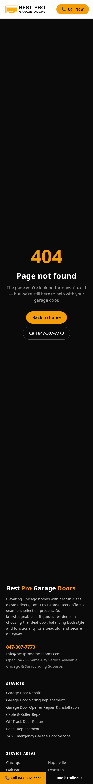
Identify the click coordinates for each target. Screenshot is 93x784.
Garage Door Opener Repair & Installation (42, 707)
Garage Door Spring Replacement (35, 700)
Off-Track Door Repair (24, 721)
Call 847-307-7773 (46, 333)
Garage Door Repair (23, 692)
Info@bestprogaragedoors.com (33, 653)
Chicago (13, 762)
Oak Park (13, 769)
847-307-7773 (20, 647)
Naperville (57, 762)
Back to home (46, 317)
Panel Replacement (23, 728)
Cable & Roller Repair (24, 714)
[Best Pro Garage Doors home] (25, 9)
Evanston (56, 769)
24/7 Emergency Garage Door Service (38, 735)
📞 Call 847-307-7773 (23, 777)
